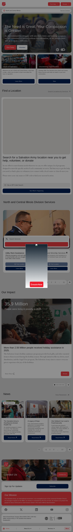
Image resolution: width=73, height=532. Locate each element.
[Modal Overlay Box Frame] (36, 266)
